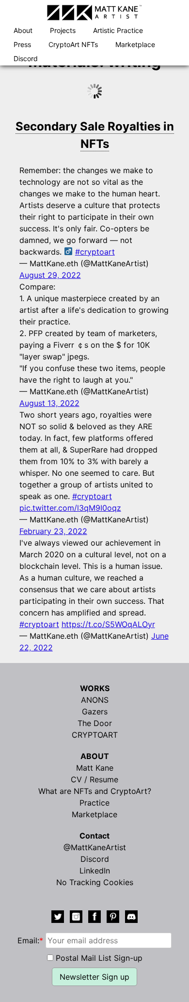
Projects (63, 30)
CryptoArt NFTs (73, 44)
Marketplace (135, 44)
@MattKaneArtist (94, 847)
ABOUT (94, 756)
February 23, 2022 (53, 531)
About (23, 30)
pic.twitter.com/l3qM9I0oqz (70, 508)
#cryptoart (95, 252)
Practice (94, 803)
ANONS (95, 700)
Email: (30, 940)
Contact (94, 835)
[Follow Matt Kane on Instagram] (76, 918)
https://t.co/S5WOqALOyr (108, 624)
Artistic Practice (118, 30)
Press (22, 44)
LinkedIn (94, 870)
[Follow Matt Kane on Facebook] (94, 918)
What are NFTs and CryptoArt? (94, 791)
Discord (26, 58)
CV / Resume (94, 779)
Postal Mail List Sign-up (99, 958)
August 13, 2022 (49, 403)
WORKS (95, 688)
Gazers (95, 711)
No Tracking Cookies (94, 882)
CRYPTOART (95, 735)
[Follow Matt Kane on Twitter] (57, 918)
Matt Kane (94, 768)
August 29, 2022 (50, 275)
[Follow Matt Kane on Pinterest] (113, 918)
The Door (95, 723)
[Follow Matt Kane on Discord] (131, 918)
